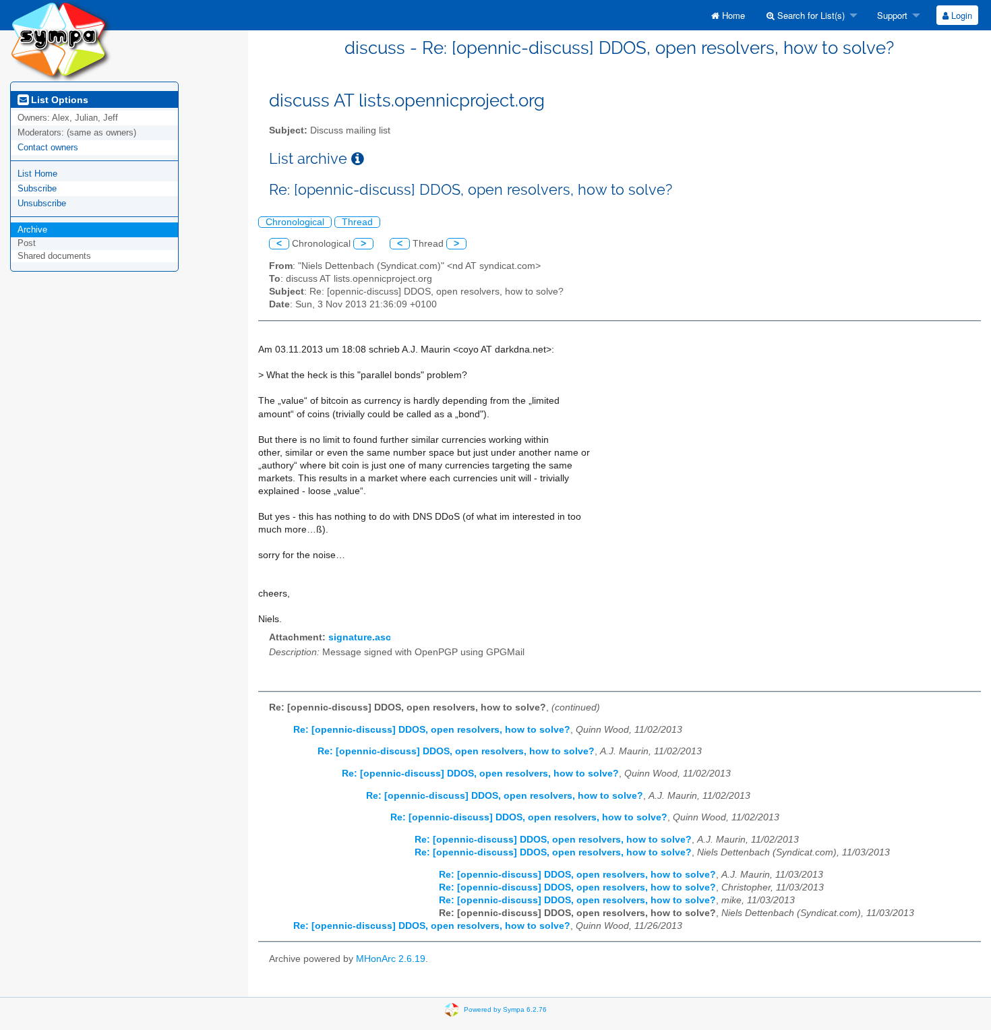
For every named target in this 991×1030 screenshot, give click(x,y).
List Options (58, 99)
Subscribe (37, 188)
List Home (37, 174)
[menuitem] (728, 15)
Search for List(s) (810, 15)
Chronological (295, 222)
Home (732, 15)
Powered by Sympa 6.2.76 (505, 1009)
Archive (32, 229)
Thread (357, 222)
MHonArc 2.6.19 (390, 959)
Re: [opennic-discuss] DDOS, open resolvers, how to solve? (431, 730)
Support (890, 15)
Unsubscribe (42, 203)
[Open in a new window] (357, 158)
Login (960, 15)
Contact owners (48, 147)
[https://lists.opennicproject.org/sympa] (60, 40)
